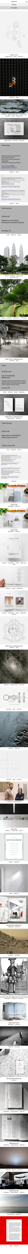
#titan (13, 115)
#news (17, 172)
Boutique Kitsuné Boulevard (14, 925)
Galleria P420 (14, 504)
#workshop (20, 998)
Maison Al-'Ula (14, 55)
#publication (11, 506)
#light (17, 97)
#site (17, 360)
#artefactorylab (23, 114)
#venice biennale (14, 1111)
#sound (21, 830)
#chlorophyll (24, 317)
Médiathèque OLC (14, 1143)
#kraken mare (19, 115)
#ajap (14, 564)
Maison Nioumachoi (14, 1022)
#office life (20, 56)
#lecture (19, 234)
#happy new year (9, 56)
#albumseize (22, 392)
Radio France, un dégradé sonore (14, 359)
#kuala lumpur (20, 275)
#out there (8, 115)
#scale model (15, 830)
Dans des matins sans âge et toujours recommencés (14, 997)
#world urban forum (14, 277)
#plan (15, 56)
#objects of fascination (13, 114)
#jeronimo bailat (17, 801)
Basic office (14, 829)
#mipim (16, 392)
